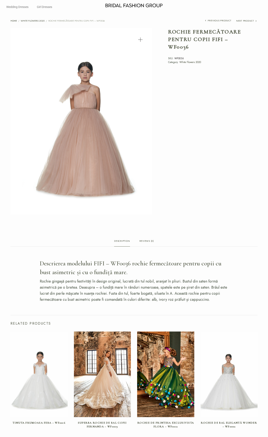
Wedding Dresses (17, 7)
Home (13, 20)
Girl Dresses (44, 7)
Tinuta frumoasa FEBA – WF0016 (39, 422)
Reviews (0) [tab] (146, 241)
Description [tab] (122, 241)
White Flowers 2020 (33, 20)
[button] (140, 39)
